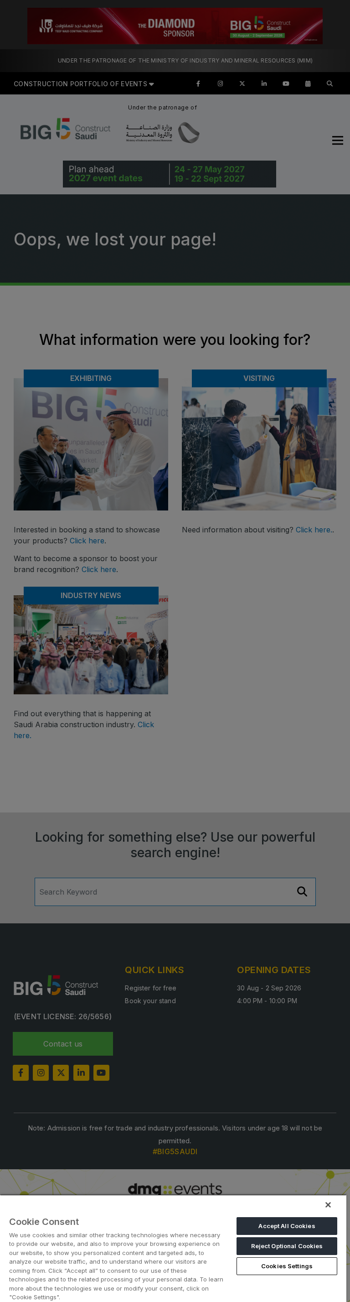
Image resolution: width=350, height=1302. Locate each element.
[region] (173, 1248)
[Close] (328, 1205)
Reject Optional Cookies (287, 1246)
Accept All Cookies (286, 1225)
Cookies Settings (287, 1266)
